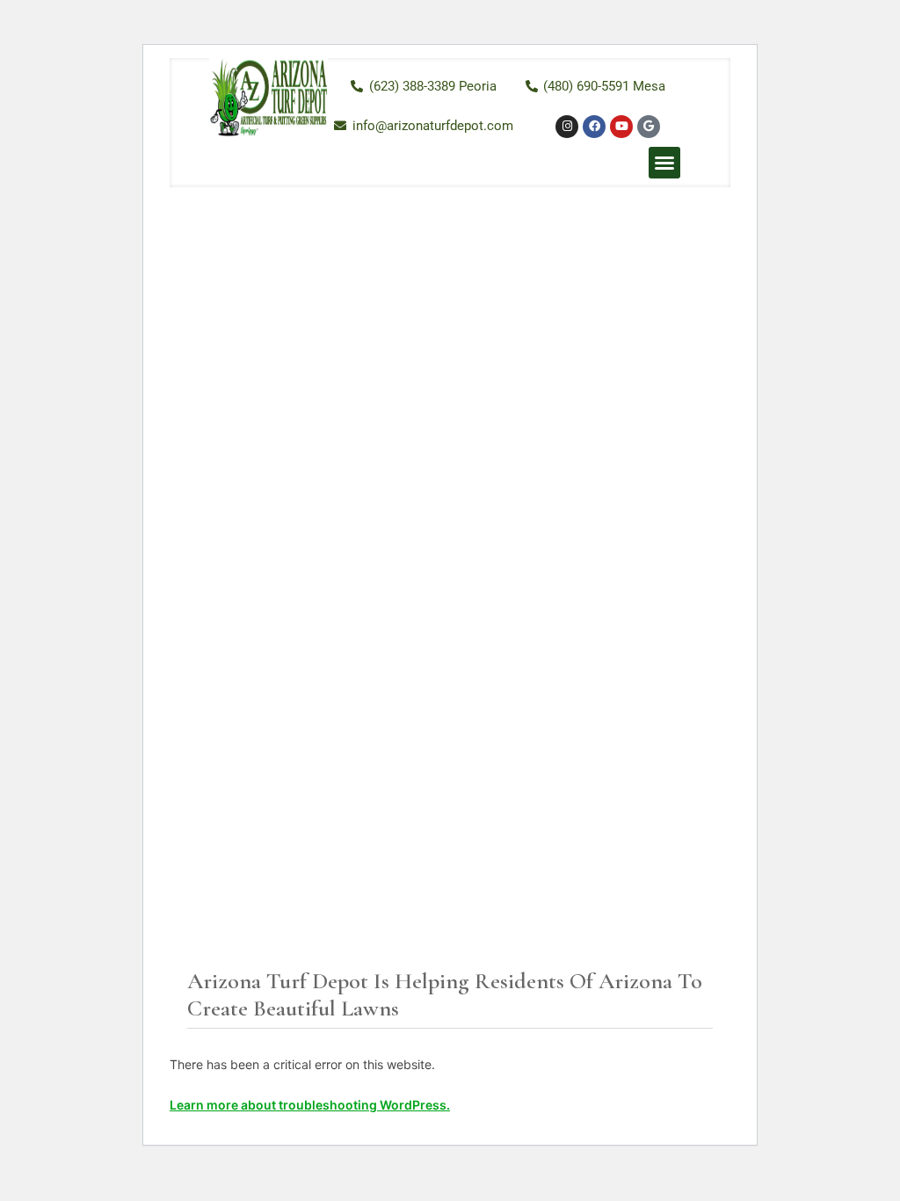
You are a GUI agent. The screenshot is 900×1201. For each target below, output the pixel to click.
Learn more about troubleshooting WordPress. (310, 1104)
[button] (664, 162)
